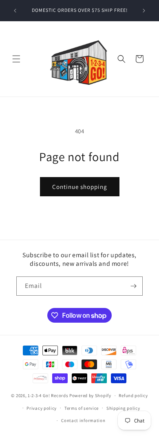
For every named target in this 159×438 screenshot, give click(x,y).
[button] (16, 59)
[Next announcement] (144, 11)
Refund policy (133, 395)
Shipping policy (123, 408)
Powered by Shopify (90, 395)
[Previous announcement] (15, 11)
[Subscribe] (133, 286)
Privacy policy (41, 408)
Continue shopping (79, 187)
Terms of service (81, 408)
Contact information (83, 420)
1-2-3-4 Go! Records (48, 395)
